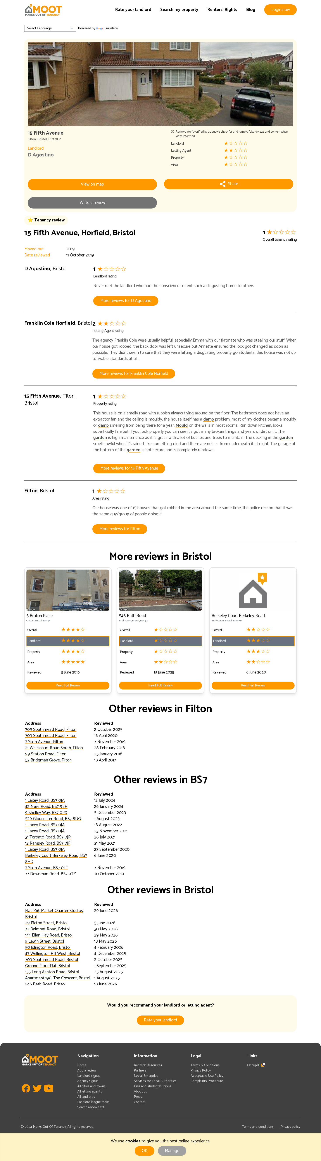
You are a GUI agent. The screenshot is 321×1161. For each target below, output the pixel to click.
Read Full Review (68, 685)
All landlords (86, 1097)
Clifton (30, 621)
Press (138, 1097)
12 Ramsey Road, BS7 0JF (47, 843)
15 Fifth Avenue (42, 396)
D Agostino (41, 155)
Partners (140, 1070)
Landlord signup (88, 1076)
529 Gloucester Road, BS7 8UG (53, 819)
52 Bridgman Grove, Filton (48, 760)
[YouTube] (48, 1095)
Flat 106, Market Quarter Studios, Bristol (54, 914)
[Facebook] (26, 1095)
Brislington (125, 621)
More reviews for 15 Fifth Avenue (129, 468)
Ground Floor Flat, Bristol (47, 966)
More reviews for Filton (119, 529)
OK (144, 1150)
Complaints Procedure (207, 1081)
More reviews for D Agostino (125, 300)
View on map (92, 184)
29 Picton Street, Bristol (46, 923)
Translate (111, 28)
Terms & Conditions (205, 1065)
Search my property (179, 9)
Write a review (92, 202)
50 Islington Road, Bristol (48, 947)
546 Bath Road (132, 615)
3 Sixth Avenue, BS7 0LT (46, 868)
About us (140, 1091)
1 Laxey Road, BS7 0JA (45, 800)
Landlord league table (93, 1102)
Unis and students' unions (152, 1086)
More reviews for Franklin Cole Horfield (133, 373)
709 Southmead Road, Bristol (51, 959)
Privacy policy (290, 1127)
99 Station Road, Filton (45, 754)
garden (100, 437)
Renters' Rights (222, 9)
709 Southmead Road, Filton (50, 729)
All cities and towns (91, 1086)
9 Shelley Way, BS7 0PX (46, 812)
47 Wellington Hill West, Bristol (52, 953)
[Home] (43, 10)
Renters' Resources (148, 1065)
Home (81, 1065)
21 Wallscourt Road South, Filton (54, 748)
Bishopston (218, 621)
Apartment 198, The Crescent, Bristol (57, 978)
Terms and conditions (258, 1127)
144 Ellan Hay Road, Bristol (48, 935)
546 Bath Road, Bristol (45, 984)
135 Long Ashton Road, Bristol (52, 972)
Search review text (90, 1107)
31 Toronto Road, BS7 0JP (48, 837)
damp (208, 419)
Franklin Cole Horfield (49, 323)
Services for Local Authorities (155, 1081)
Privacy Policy (201, 1070)
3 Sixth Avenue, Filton (44, 741)
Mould (182, 425)
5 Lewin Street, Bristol (44, 941)
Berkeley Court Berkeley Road (238, 615)
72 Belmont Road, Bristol (47, 929)
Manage (172, 1150)
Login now (280, 9)
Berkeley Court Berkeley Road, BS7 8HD (56, 858)
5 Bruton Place (39, 615)
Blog (250, 9)
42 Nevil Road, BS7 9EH (46, 806)
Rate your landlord (133, 9)
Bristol (42, 139)
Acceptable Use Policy (207, 1076)
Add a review (86, 1070)
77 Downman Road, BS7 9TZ (50, 874)
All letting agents (89, 1091)
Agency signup (87, 1081)
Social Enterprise (146, 1076)
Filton (32, 139)
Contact (140, 1102)
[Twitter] (37, 1095)
